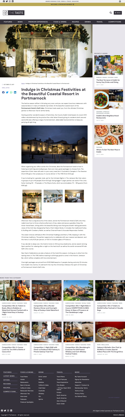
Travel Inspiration (62, 382)
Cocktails (42, 391)
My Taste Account (81, 376)
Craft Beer (42, 388)
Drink (41, 372)
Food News (24, 376)
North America (61, 395)
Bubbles (41, 382)
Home (23, 83)
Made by (118, 415)
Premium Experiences (38, 22)
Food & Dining (60, 22)
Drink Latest (43, 376)
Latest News (9, 376)
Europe (59, 392)
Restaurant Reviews (26, 391)
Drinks (88, 22)
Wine (40, 379)
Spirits (41, 399)
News (20, 22)
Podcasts (23, 399)
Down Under (61, 404)
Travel (100, 22)
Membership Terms (81, 388)
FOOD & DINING (26, 372)
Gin (40, 396)
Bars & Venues (25, 385)
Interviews (23, 396)
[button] (111, 13)
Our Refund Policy (81, 396)
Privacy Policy (79, 393)
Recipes (75, 22)
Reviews (7, 384)
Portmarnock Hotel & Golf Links (34, 267)
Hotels (22, 379)
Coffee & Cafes (25, 388)
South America (62, 398)
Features (8, 22)
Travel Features (62, 379)
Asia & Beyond (61, 401)
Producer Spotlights (26, 402)
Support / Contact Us (82, 385)
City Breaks (60, 385)
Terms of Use (79, 391)
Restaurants (24, 382)
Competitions (114, 22)
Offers (6, 380)
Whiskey (41, 393)
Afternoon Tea (25, 393)
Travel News (61, 376)
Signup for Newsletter (82, 379)
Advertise (78, 382)
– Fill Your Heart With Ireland (64, 389)
